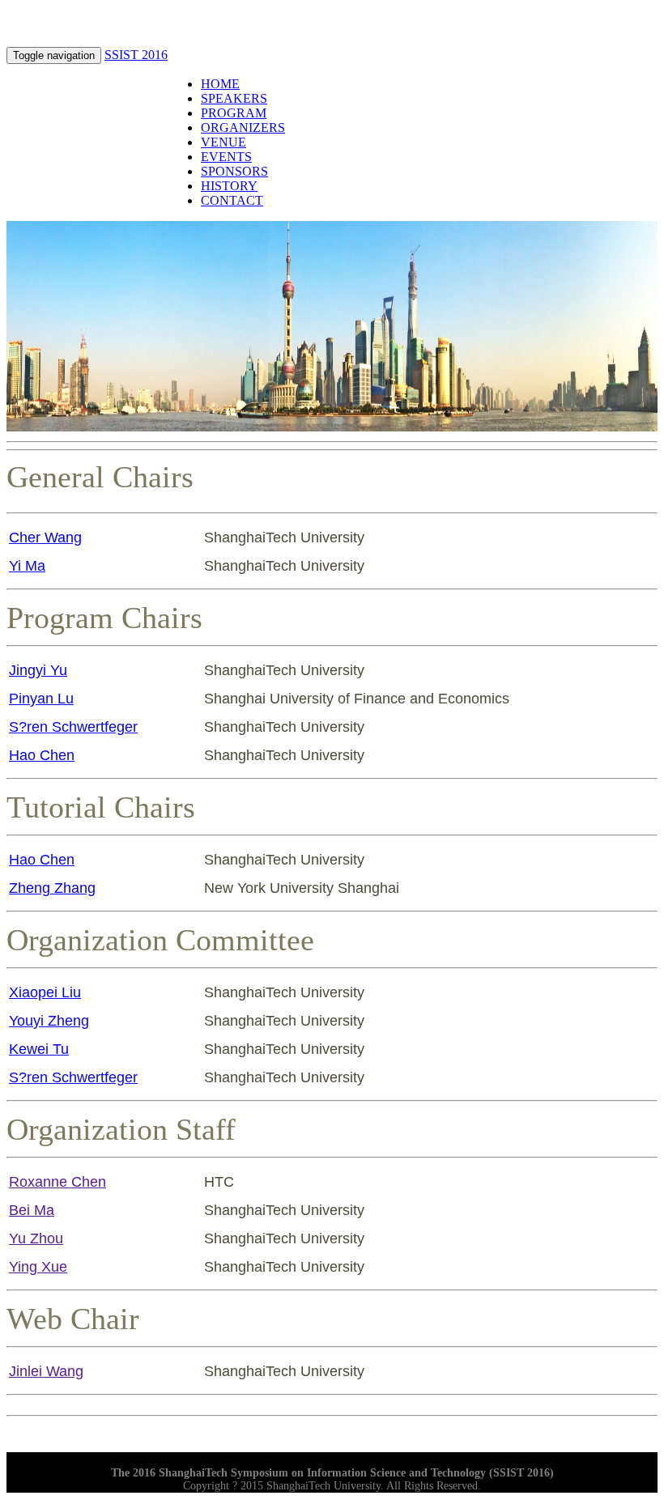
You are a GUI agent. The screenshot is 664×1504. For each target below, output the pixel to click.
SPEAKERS (234, 98)
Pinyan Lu (41, 698)
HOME (220, 84)
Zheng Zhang (52, 888)
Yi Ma (27, 566)
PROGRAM (233, 113)
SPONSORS (234, 171)
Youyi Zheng (49, 1021)
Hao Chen (41, 755)
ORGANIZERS (243, 127)
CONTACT (232, 200)
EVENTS (226, 157)
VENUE (223, 142)
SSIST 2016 (136, 55)
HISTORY (229, 186)
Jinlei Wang (46, 1371)
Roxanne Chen (57, 1182)
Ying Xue (38, 1267)
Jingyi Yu (38, 670)
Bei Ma (31, 1210)
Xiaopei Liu (45, 992)
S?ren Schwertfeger (73, 727)
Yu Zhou (36, 1238)
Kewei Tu (39, 1049)
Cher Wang (45, 537)
